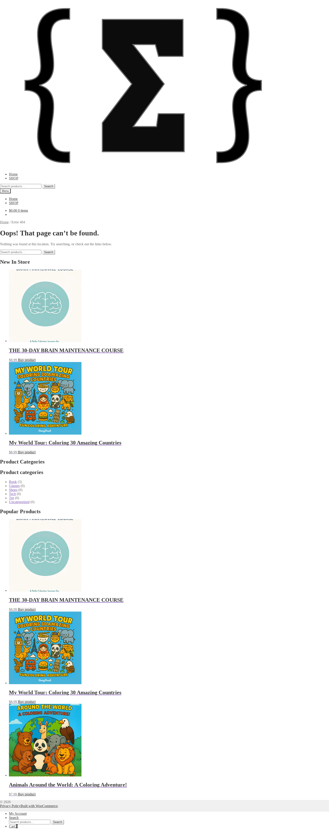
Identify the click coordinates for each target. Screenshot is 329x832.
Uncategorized (19, 502)
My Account (18, 813)
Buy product (27, 360)
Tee (11, 498)
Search (48, 186)
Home (13, 174)
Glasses (14, 486)
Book (13, 482)
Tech (12, 494)
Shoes (13, 490)
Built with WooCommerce (39, 806)
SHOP (13, 178)
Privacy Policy (10, 806)
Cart (13, 826)
